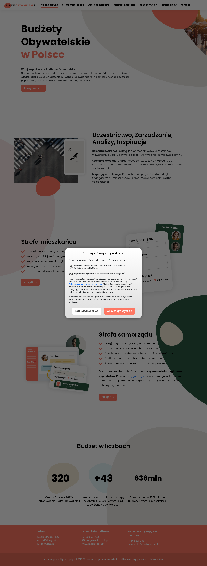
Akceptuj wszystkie (119, 311)
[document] (103, 283)
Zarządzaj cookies (86, 311)
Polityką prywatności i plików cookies (85, 284)
